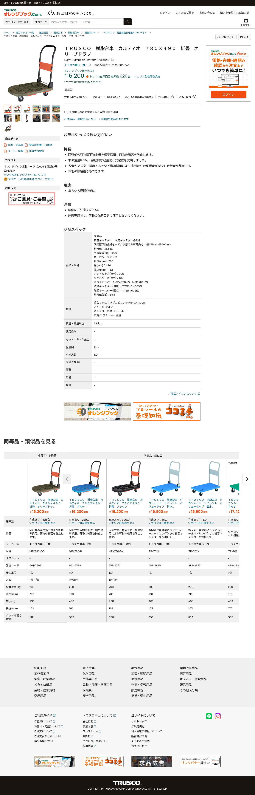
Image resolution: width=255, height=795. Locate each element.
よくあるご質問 (185, 12)
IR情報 (86, 736)
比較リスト (225, 37)
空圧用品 (40, 696)
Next (247, 479)
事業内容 (88, 726)
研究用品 (186, 685)
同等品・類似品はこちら (81, 119)
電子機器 (89, 668)
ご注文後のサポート (46, 736)
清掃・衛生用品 (141, 696)
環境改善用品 (189, 668)
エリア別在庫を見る (148, 76)
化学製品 (89, 674)
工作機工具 (41, 674)
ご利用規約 (137, 726)
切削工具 (40, 668)
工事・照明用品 (141, 674)
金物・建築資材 (44, 690)
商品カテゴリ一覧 (25, 32)
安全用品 (89, 696)
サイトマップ (139, 721)
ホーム (7, 32)
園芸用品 (186, 674)
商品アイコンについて (184, 393)
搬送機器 (43, 32)
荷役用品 (137, 679)
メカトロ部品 (43, 685)
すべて (39, 22)
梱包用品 (137, 668)
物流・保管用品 (141, 685)
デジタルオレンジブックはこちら (23, 174)
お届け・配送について (47, 726)
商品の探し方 (42, 741)
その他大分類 (189, 690)
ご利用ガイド (43, 715)
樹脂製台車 (73, 32)
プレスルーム (90, 731)
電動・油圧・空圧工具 (98, 685)
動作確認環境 (139, 736)
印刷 (244, 37)
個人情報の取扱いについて (147, 731)
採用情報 (88, 746)
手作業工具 (90, 679)
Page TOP (245, 650)
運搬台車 (58, 32)
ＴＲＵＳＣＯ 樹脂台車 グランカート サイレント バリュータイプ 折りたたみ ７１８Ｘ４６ (166, 487)
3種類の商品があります (115, 119)
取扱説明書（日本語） (42, 145)
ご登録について (43, 721)
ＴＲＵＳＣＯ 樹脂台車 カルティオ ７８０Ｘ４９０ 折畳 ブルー (86, 487)
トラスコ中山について (98, 715)
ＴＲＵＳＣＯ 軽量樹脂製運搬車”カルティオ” (124, 32)
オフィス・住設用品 (193, 679)
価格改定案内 (36, 151)
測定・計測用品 (44, 679)
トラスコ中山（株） (76, 65)
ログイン (165, 12)
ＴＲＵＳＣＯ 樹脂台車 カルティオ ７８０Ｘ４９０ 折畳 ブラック (126, 487)
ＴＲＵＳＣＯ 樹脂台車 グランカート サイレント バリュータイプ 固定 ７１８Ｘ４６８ (205, 487)
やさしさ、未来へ (93, 741)
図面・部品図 (15, 145)
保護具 (87, 690)
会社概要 (88, 721)
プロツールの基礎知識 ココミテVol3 (29, 179)
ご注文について (43, 731)
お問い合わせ (207, 12)
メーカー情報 (15, 151)
